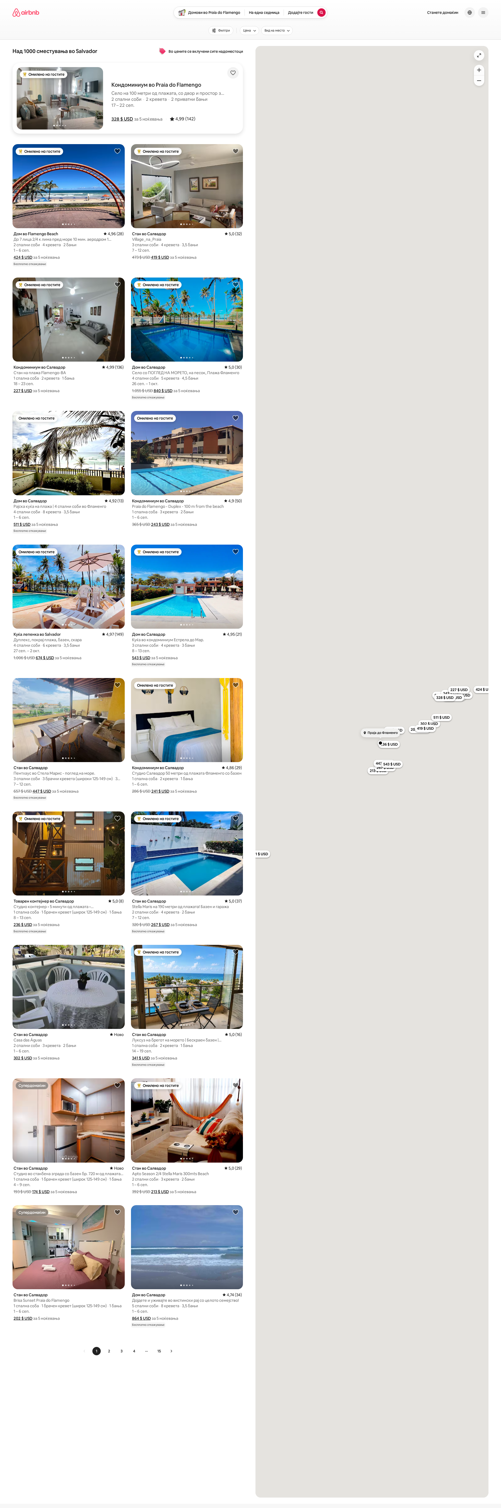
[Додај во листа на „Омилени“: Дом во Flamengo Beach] (117, 151)
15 (159, 1351)
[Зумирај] (479, 70)
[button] (122, 119)
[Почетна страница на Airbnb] (26, 12)
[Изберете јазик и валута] (469, 12)
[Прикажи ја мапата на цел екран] (479, 55)
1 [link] (96, 1351)
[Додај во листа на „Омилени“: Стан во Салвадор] (235, 151)
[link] (84, 1351)
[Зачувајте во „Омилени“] (233, 73)
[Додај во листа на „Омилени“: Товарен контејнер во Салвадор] (117, 818)
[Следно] (171, 1351)
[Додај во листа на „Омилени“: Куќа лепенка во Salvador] (117, 551)
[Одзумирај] (479, 80)
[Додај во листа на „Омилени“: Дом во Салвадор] (235, 284)
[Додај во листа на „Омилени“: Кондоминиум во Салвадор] (117, 284)
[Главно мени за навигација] (483, 12)
